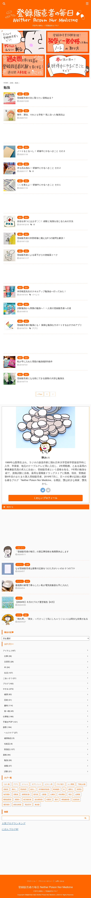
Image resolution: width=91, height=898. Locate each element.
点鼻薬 (52, 794)
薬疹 (56, 799)
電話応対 (28, 804)
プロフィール (31, 881)
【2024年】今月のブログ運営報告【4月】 (35, 601)
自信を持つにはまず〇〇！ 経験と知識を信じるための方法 (45, 221)
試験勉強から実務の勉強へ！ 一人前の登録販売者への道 (44, 308)
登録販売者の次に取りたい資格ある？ (35, 97)
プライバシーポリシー (45, 881)
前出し (14, 789)
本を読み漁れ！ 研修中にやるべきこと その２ (39, 167)
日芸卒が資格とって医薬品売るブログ (45, 891)
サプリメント (36, 784)
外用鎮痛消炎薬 (44, 789)
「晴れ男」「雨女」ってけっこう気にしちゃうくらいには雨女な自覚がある (51, 618)
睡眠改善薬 (7, 799)
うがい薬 (6, 784)
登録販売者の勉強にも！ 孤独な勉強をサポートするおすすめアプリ (49, 324)
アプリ (35, 328)
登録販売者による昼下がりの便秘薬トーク (37, 254)
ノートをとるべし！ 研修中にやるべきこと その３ (41, 150)
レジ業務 (71, 784)
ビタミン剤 (48, 784)
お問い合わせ (60, 881)
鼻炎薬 (37, 804)
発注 (70, 794)
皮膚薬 (77, 794)
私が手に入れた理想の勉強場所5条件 (34, 361)
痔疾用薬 (62, 794)
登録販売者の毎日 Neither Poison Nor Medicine (45, 887)
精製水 (17, 799)
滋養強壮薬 (26, 794)
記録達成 (76, 799)
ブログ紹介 (60, 784)
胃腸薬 (48, 799)
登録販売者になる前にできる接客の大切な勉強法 (40, 378)
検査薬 (79, 789)
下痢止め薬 (81, 784)
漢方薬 (35, 794)
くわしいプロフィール (45, 497)
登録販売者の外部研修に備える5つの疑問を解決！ (41, 237)
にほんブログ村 (10, 829)
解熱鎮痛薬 (65, 799)
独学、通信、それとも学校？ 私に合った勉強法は (41, 114)
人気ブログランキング (13, 823)
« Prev (39, 394)
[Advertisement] (45, 134)
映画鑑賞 (56, 789)
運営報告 (6, 804)
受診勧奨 (23, 789)
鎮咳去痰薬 (17, 804)
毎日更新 (6, 794)
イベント (36, 294)
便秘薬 (5, 789)
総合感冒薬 (39, 799)
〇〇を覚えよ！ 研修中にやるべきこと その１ (39, 184)
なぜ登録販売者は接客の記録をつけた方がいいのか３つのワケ (45, 568)
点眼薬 (44, 794)
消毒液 (15, 794)
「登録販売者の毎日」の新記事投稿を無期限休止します (42, 551)
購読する (9, 507)
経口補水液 (27, 799)
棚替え (70, 789)
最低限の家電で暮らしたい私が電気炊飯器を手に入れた (42, 585)
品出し (32, 789)
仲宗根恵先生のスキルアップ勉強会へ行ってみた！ (41, 291)
